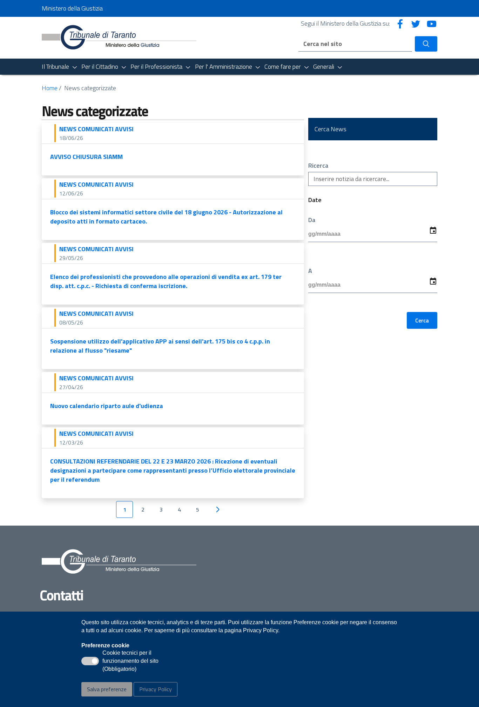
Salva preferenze (107, 689)
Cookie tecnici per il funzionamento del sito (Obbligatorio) (130, 661)
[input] (372, 234)
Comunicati (96, 129)
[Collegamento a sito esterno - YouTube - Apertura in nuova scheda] (431, 23)
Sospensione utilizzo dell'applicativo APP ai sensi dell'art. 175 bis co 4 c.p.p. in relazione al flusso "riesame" (160, 345)
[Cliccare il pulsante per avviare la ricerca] (426, 44)
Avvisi (124, 129)
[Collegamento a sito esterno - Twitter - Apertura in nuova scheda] (415, 23)
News (68, 129)
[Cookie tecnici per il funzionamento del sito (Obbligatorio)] (90, 661)
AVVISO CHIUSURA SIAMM (86, 156)
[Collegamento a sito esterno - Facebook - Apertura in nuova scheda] (400, 23)
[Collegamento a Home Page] (119, 37)
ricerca (318, 165)
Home (50, 88)
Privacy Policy (155, 689)
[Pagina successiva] (217, 509)
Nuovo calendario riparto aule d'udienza (106, 406)
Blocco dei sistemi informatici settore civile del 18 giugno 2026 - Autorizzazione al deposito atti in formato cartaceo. (166, 216)
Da (311, 220)
